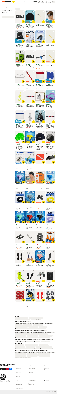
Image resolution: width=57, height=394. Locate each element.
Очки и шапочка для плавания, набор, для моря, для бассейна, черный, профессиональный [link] (40, 126)
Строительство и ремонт (19, 385)
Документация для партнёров (32, 383)
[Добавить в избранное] (23, 11)
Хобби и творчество (19, 377)
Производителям (46, 368)
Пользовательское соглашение (11, 392)
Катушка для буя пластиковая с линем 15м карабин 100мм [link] (29, 304)
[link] (21, 318)
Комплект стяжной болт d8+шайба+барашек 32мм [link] (19, 166)
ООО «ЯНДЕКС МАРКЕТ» (52, 391)
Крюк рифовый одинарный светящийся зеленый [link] (30, 166)
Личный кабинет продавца (32, 380)
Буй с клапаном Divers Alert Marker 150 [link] (30, 86)
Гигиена (17, 369)
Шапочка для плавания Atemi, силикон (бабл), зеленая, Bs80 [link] (19, 146)
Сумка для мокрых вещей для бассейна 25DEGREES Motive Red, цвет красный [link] (39, 86)
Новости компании (47, 365)
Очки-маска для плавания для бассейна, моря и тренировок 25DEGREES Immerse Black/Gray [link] (49, 26)
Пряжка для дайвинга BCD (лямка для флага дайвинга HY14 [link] (30, 106)
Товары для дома (18, 373)
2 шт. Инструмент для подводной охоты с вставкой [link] (20, 246)
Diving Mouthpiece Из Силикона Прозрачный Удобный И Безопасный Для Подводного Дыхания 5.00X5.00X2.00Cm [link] (30, 46)
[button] (18, 9)
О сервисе (30, 369)
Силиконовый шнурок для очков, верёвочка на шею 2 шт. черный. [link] (20, 66)
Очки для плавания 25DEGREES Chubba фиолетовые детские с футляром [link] (49, 106)
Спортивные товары (19, 383)
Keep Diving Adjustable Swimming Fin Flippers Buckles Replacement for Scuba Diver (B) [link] (30, 66)
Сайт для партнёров (31, 384)
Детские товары (18, 387)
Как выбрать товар (31, 365)
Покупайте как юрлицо (31, 368)
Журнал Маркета (30, 372)
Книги (17, 380)
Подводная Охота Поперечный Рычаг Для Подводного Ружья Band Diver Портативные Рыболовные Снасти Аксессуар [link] (19, 266)
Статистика (4, 392)
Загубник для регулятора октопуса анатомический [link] (29, 146)
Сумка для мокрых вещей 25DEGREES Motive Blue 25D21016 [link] (19, 126)
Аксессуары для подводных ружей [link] (40, 26)
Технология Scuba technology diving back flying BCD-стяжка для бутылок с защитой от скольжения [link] (50, 266)
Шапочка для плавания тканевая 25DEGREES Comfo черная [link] (30, 26)
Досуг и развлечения (19, 365)
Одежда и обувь (18, 372)
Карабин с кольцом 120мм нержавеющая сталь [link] (29, 246)
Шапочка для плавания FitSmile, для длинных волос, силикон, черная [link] (50, 146)
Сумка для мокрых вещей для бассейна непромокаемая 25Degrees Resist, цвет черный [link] (19, 46)
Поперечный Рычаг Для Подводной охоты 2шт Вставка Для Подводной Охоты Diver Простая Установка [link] (29, 285)
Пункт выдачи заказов (47, 369)
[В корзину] (23, 21)
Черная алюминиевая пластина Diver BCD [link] (39, 246)
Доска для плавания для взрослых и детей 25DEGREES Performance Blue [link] (50, 86)
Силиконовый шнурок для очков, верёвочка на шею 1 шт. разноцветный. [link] (40, 186)
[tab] (4, 4)
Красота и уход (18, 376)
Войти (53, 1)
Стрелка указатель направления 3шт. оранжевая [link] (48, 246)
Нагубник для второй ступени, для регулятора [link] (19, 206)
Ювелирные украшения (19, 388)
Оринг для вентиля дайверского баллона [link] (39, 285)
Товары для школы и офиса (20, 381)
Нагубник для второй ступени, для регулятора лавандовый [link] (49, 226)
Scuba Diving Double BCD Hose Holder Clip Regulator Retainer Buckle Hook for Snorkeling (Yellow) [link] (19, 106)
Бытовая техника (18, 368)
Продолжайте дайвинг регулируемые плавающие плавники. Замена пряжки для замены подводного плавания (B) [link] (20, 26)
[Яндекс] (55, 392)
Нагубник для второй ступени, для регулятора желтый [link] (49, 206)
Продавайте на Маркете (31, 381)
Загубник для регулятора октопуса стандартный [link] (39, 46)
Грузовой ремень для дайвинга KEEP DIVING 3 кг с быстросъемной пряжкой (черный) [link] (50, 285)
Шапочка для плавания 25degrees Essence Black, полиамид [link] (39, 146)
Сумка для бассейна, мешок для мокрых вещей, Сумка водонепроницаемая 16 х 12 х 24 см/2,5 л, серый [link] (40, 106)
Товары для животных (19, 384)
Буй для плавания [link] (18, 284)
